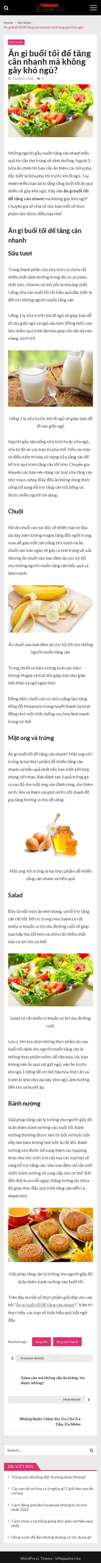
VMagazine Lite (68, 1558)
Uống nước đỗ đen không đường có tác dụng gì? (51, 1537)
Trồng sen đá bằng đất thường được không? (48, 1477)
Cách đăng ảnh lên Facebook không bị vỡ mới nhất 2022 (49, 1507)
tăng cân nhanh (67, 1341)
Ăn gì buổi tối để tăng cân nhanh (45, 1304)
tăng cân (41, 1341)
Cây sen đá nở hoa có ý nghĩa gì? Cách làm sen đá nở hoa (52, 1490)
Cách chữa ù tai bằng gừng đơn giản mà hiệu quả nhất (52, 1523)
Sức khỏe (16, 42)
